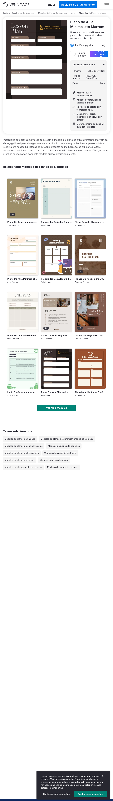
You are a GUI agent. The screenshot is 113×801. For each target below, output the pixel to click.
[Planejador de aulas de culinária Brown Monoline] (90, 369)
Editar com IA (101, 54)
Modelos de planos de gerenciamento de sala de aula (67, 439)
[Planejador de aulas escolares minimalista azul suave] (56, 198)
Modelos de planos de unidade (20, 439)
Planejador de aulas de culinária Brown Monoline (90, 392)
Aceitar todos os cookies (90, 794)
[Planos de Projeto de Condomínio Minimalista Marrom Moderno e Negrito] (90, 312)
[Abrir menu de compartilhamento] (104, 45)
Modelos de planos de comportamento (24, 446)
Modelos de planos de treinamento (22, 453)
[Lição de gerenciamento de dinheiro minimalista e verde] (22, 369)
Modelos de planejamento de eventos (23, 467)
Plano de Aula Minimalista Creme (22, 279)
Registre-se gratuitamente (78, 4)
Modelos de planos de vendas (20, 460)
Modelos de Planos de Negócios (52, 13)
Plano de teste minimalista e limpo (22, 222)
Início (5, 13)
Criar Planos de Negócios (23, 13)
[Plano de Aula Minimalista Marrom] (56, 369)
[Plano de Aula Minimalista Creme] (22, 255)
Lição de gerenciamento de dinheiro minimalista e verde (22, 392)
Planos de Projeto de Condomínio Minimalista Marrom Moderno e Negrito (90, 335)
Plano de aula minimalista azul (90, 222)
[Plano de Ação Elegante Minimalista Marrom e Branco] (56, 312)
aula (73, 13)
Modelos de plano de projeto (54, 460)
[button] (79, 54)
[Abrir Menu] (107, 4)
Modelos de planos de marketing (60, 453)
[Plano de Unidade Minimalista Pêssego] (22, 312)
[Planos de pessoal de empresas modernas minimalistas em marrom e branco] (90, 255)
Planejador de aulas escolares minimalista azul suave (56, 222)
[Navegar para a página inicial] (16, 4)
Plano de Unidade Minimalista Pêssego (22, 335)
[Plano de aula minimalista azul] (90, 198)
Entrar (51, 4)
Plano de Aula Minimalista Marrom (56, 392)
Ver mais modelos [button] (56, 407)
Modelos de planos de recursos (62, 467)
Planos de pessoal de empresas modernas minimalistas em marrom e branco (90, 279)
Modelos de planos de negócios (64, 446)
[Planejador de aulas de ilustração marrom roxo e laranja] (56, 255)
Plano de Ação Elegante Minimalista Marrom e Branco (56, 335)
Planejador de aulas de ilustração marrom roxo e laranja (56, 279)
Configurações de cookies (56, 794)
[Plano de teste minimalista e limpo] (22, 198)
